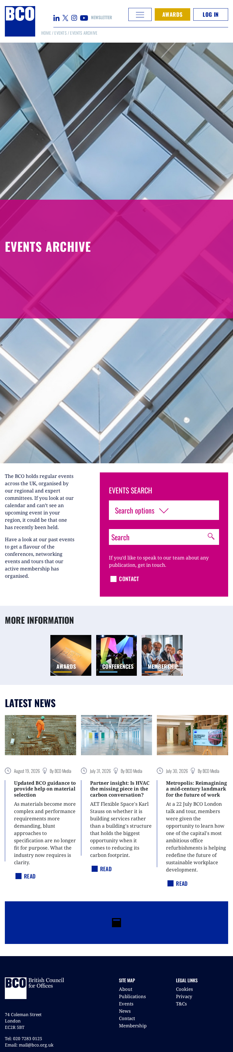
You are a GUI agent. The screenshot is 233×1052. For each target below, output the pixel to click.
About (125, 989)
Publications (132, 996)
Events (60, 33)
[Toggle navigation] (140, 14)
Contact (127, 1018)
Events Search (130, 490)
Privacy (184, 996)
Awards (172, 14)
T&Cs (181, 1004)
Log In (210, 14)
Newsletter (101, 17)
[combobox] (164, 510)
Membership (133, 1025)
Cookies (184, 989)
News (125, 1011)
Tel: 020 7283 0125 (23, 1038)
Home (46, 33)
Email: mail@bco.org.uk (29, 1045)
